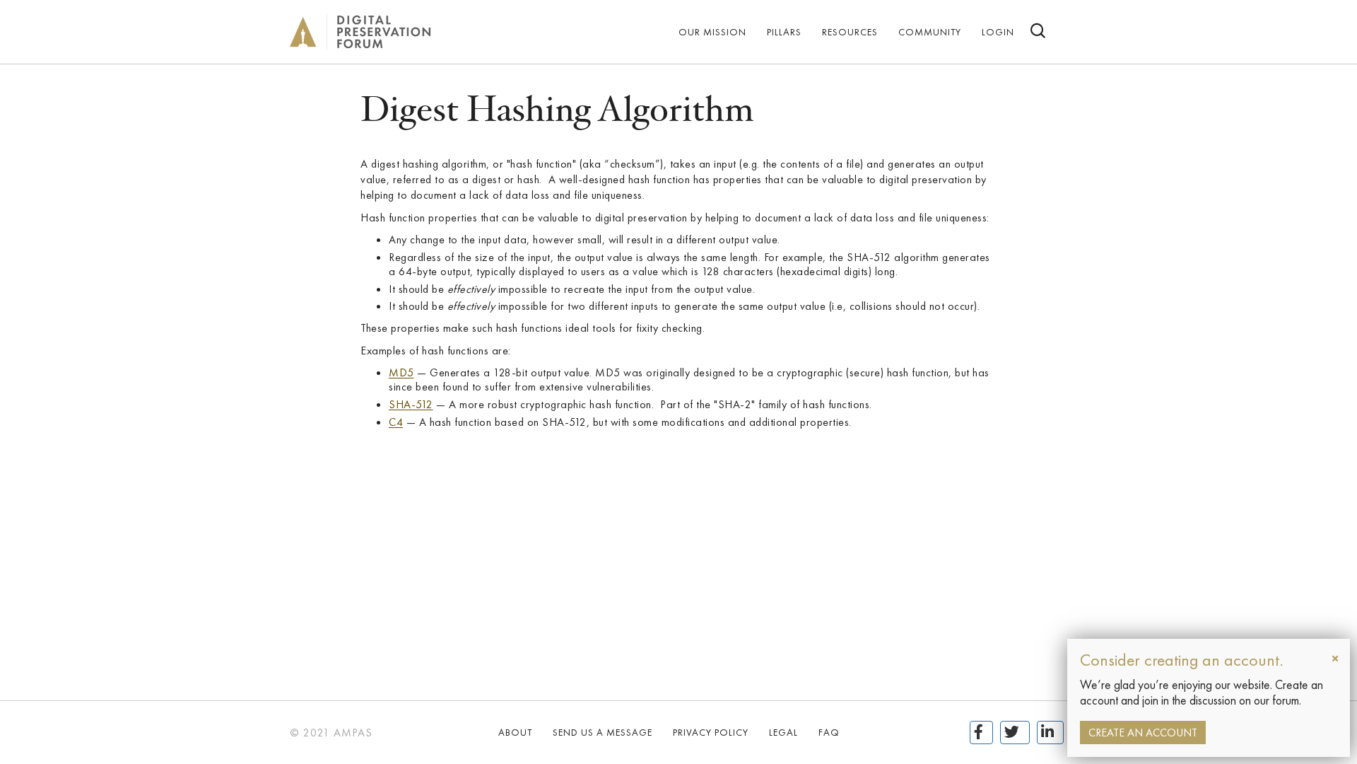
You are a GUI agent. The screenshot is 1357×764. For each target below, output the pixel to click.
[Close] (1335, 658)
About (515, 732)
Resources (850, 31)
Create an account (1142, 732)
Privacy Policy (710, 732)
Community (929, 31)
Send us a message (602, 732)
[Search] (1039, 32)
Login (998, 31)
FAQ (829, 732)
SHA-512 (411, 404)
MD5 (401, 372)
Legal (783, 732)
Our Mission (712, 31)
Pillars (784, 31)
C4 (396, 422)
